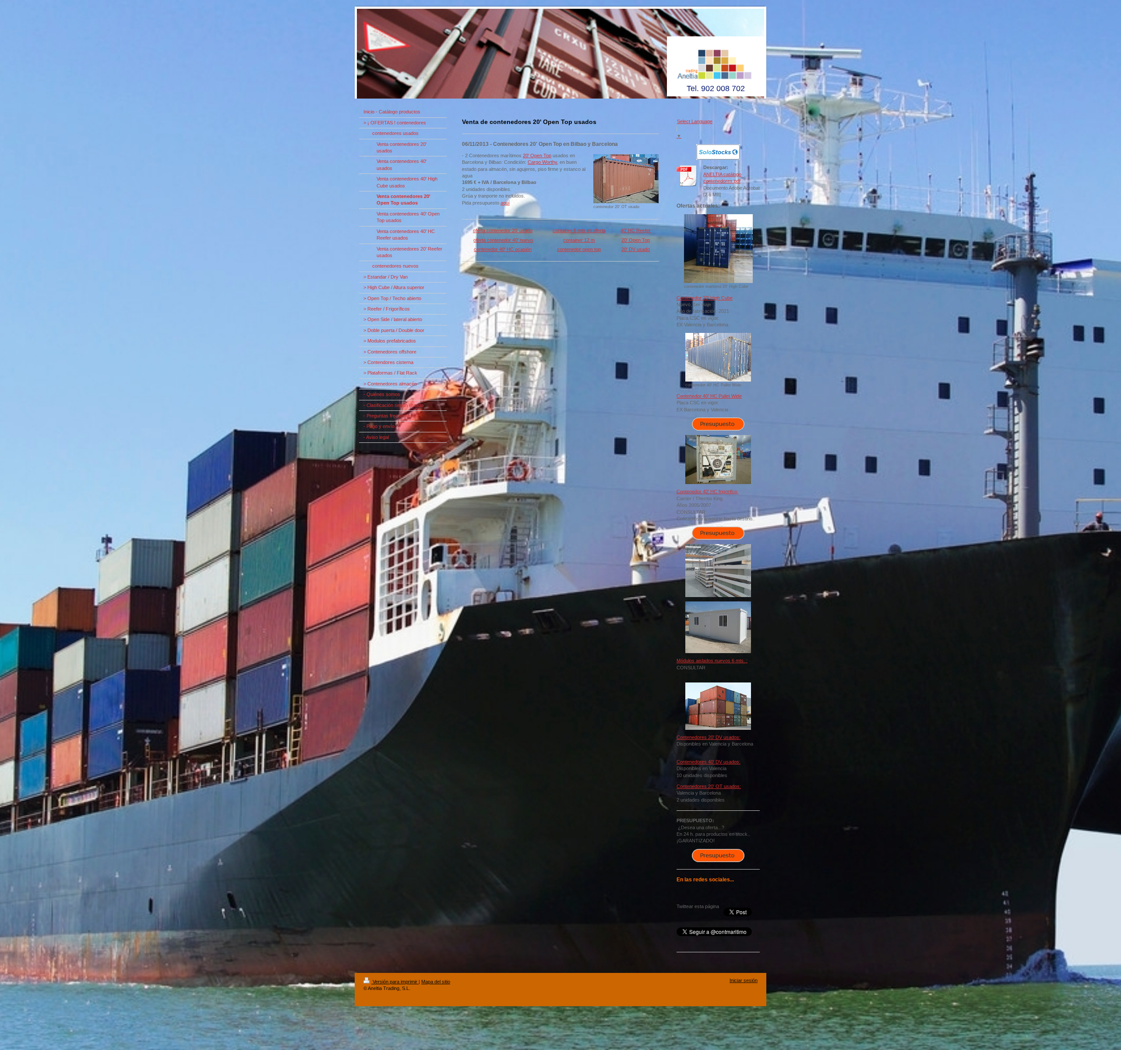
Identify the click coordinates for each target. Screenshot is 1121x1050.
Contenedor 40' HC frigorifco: (707, 491)
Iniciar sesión (744, 980)
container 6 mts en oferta (579, 230)
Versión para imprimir (395, 981)
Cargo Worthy (542, 162)
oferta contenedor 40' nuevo (503, 240)
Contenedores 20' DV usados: (708, 737)
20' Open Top (537, 155)
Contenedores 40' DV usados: (708, 761)
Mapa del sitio (435, 981)
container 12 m (579, 240)
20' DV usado (635, 249)
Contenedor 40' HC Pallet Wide (709, 396)
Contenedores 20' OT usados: (709, 786)
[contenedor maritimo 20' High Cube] (718, 248)
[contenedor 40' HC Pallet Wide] (718, 357)
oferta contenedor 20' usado (502, 230)
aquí (505, 202)
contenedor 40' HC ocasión (503, 249)
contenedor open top (579, 249)
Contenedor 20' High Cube (705, 298)
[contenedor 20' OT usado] (626, 178)
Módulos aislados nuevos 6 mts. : (712, 660)
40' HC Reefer (635, 230)
